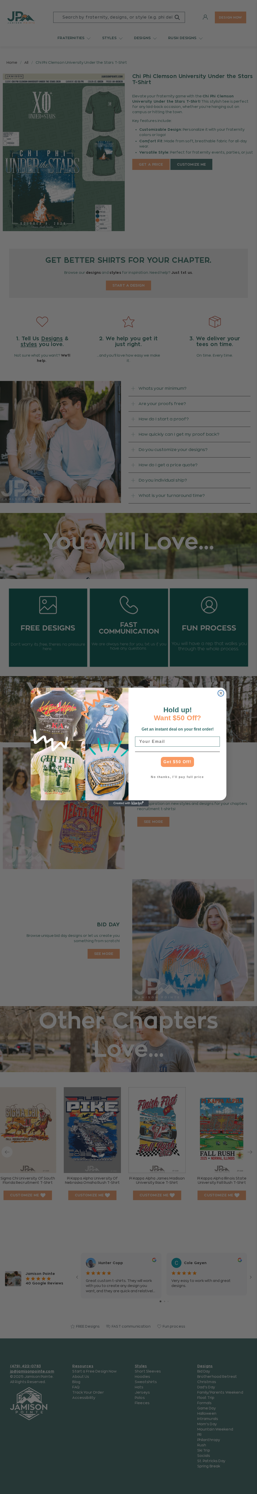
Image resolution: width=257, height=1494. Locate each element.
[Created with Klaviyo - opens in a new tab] (128, 803)
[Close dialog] (221, 693)
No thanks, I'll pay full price (177, 777)
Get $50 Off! (177, 762)
